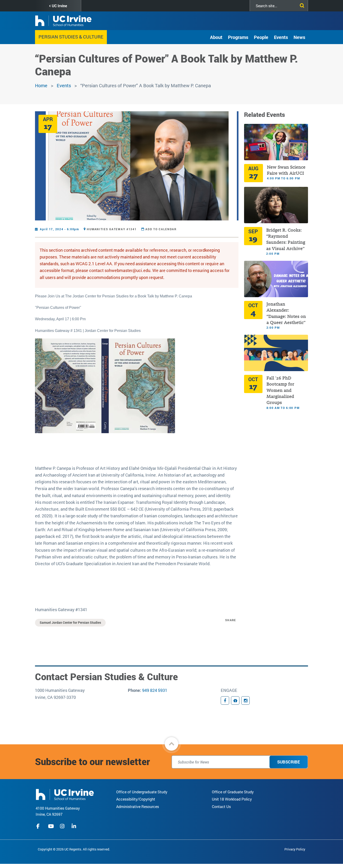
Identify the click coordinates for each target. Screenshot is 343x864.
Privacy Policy (294, 849)
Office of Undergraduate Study (141, 791)
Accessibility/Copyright (135, 799)
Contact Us (221, 806)
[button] (171, 744)
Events (281, 37)
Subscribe (288, 762)
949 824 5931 (154, 690)
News (299, 37)
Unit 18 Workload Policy (232, 799)
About (216, 37)
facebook (39, 826)
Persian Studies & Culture (70, 37)
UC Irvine (59, 5)
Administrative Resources (137, 806)
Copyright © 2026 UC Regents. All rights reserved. (74, 849)
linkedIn (74, 826)
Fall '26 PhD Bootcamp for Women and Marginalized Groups (280, 390)
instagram (63, 826)
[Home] (65, 793)
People (261, 37)
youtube (51, 826)
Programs (238, 37)
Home (41, 85)
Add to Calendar (161, 229)
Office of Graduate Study (233, 791)
